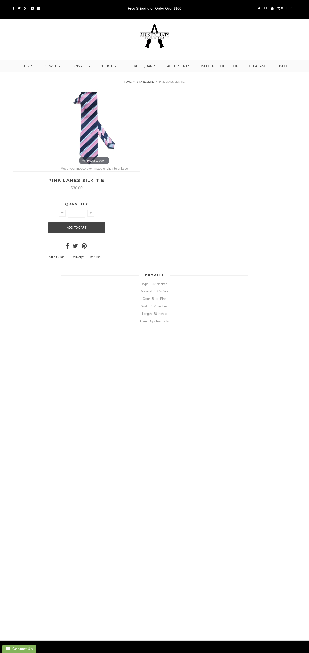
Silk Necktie (145, 81)
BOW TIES (52, 66)
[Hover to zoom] (94, 127)
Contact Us (21, 649)
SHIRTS (27, 66)
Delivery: (77, 257)
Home (128, 81)
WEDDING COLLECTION (220, 66)
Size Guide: (57, 257)
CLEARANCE (258, 66)
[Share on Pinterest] (84, 247)
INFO (283, 66)
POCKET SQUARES (141, 66)
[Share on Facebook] (67, 247)
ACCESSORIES (178, 66)
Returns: (96, 257)
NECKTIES (108, 66)
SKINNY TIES (80, 66)
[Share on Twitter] (75, 247)
